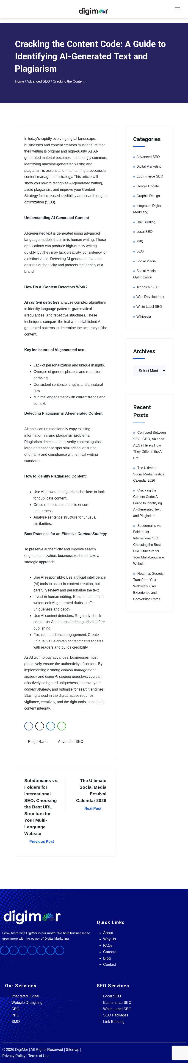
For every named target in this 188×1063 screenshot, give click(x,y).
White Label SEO (149, 306)
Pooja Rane (37, 742)
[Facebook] (4, 950)
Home (19, 81)
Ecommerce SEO (149, 176)
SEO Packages (115, 1015)
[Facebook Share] (28, 726)
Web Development (150, 297)
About (108, 933)
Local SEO (144, 231)
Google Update (147, 186)
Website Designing (26, 1003)
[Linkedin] (23, 950)
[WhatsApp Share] (61, 726)
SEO (140, 251)
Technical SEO (147, 287)
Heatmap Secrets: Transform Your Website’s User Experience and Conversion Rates (149, 586)
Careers (109, 952)
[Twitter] (32, 950)
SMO (15, 1022)
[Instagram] (13, 950)
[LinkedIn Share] (50, 726)
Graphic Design (148, 196)
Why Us (109, 939)
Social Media (146, 261)
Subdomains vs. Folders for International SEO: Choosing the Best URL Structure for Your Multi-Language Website (148, 545)
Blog (107, 958)
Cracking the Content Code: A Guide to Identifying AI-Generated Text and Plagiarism (147, 503)
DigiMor (21, 1050)
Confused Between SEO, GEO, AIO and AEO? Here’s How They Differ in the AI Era (149, 445)
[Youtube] (41, 950)
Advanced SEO (70, 742)
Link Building (145, 222)
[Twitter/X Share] (39, 726)
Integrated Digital (25, 996)
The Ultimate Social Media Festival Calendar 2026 (149, 474)
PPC (140, 241)
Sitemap (72, 1050)
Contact (109, 964)
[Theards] (59, 950)
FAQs (107, 945)
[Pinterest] (50, 950)
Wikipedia (143, 316)
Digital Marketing (148, 166)
